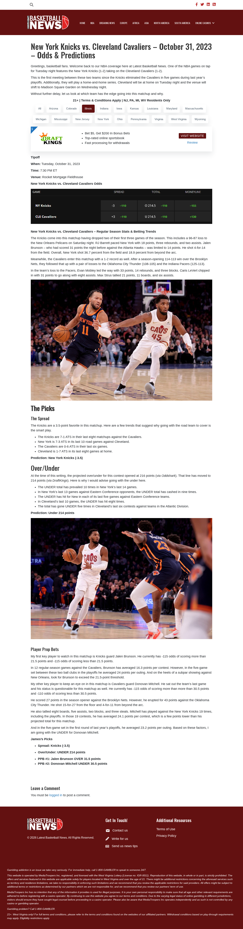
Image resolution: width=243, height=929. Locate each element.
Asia (146, 23)
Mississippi (60, 119)
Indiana (104, 108)
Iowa (119, 108)
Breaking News (107, 23)
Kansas (134, 108)
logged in (55, 795)
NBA (92, 23)
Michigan (41, 119)
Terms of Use (165, 829)
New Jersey (82, 119)
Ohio (120, 119)
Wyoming (200, 119)
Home (82, 23)
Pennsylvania (138, 119)
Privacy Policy (166, 836)
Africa (136, 23)
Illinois (88, 108)
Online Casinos (203, 23)
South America (182, 23)
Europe (123, 23)
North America (161, 23)
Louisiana (152, 108)
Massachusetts (194, 108)
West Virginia (178, 119)
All (39, 108)
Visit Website (192, 136)
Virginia (159, 119)
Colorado (71, 108)
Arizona (53, 108)
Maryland (171, 108)
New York (103, 119)
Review (192, 142)
